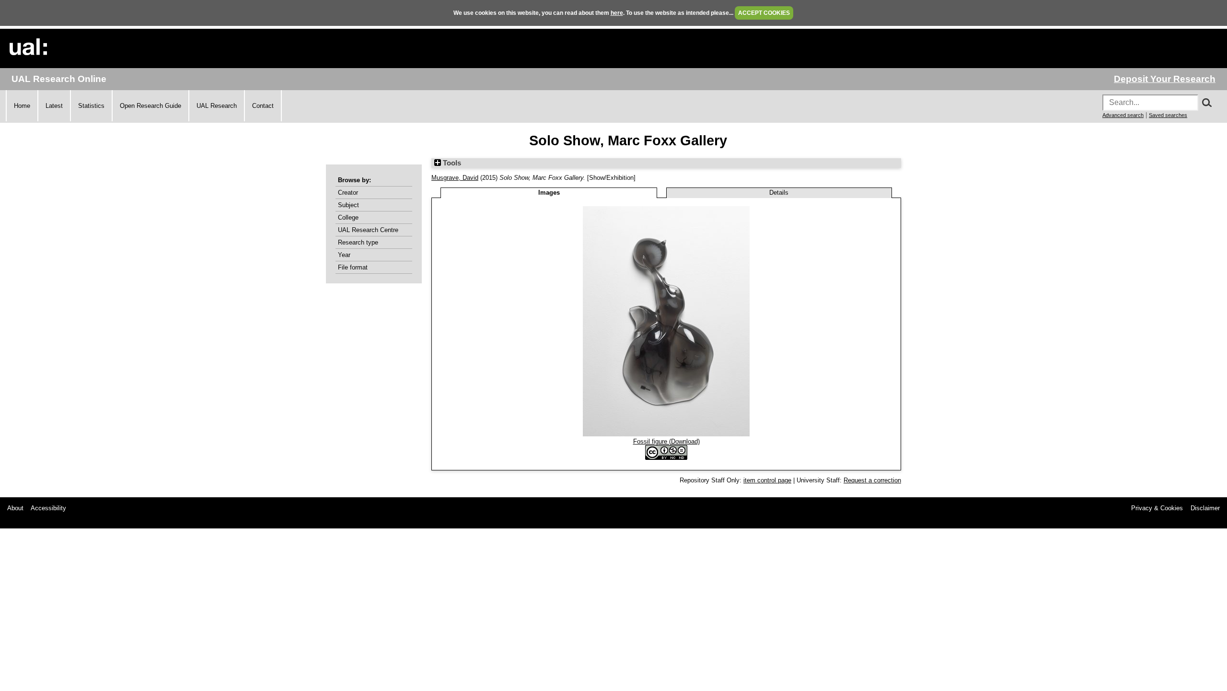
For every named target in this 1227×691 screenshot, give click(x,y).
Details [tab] (778, 192)
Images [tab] (549, 192)
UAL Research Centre (368, 230)
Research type (358, 242)
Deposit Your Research (1164, 79)
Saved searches (1168, 115)
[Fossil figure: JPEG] (666, 434)
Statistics (91, 105)
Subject (348, 205)
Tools (451, 163)
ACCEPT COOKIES (764, 13)
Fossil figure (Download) (666, 441)
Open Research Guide (150, 105)
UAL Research (217, 105)
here (617, 13)
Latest (54, 105)
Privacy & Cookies (1157, 508)
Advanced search (1123, 115)
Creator (348, 192)
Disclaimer (1205, 508)
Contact (263, 105)
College (348, 217)
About (15, 508)
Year (344, 254)
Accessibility (48, 508)
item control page (767, 480)
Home (22, 105)
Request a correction (872, 480)
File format (353, 267)
